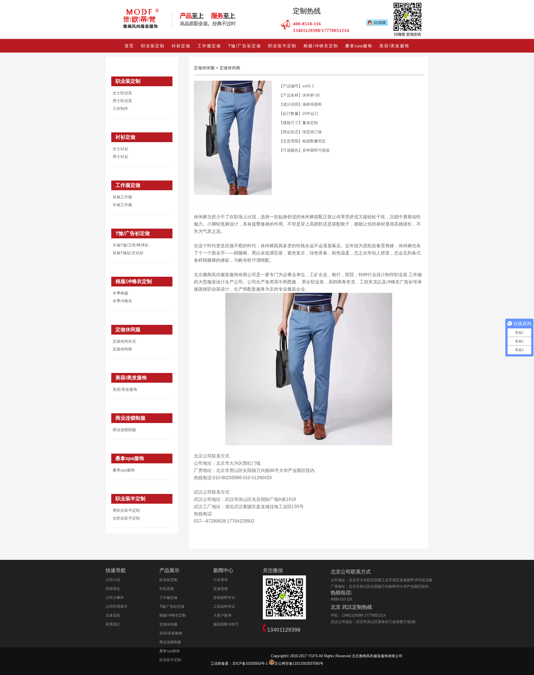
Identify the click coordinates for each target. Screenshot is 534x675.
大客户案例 (222, 615)
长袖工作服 (122, 204)
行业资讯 (220, 580)
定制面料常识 (224, 597)
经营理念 (113, 589)
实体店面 (113, 615)
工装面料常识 (224, 606)
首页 (129, 45)
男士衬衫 (120, 156)
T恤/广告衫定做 (244, 45)
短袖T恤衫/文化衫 (128, 253)
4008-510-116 (341, 599)
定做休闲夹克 (124, 341)
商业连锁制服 (130, 418)
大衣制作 (120, 108)
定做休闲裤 (122, 349)
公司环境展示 (116, 606)
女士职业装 (122, 93)
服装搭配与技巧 (226, 624)
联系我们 (113, 624)
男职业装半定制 (126, 510)
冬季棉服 (120, 293)
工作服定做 (209, 45)
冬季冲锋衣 (122, 301)
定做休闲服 (127, 329)
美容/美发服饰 (394, 45)
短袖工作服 (122, 197)
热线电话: (341, 592)
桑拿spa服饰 (358, 45)
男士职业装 (122, 100)
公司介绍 (113, 580)
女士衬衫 (120, 149)
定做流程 (220, 589)
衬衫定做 (181, 45)
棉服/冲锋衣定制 (320, 45)
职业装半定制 (282, 45)
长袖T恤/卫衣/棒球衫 (131, 245)
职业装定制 (153, 45)
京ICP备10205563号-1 (250, 663)
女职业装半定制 (126, 518)
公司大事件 (115, 597)
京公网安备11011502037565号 (299, 663)
